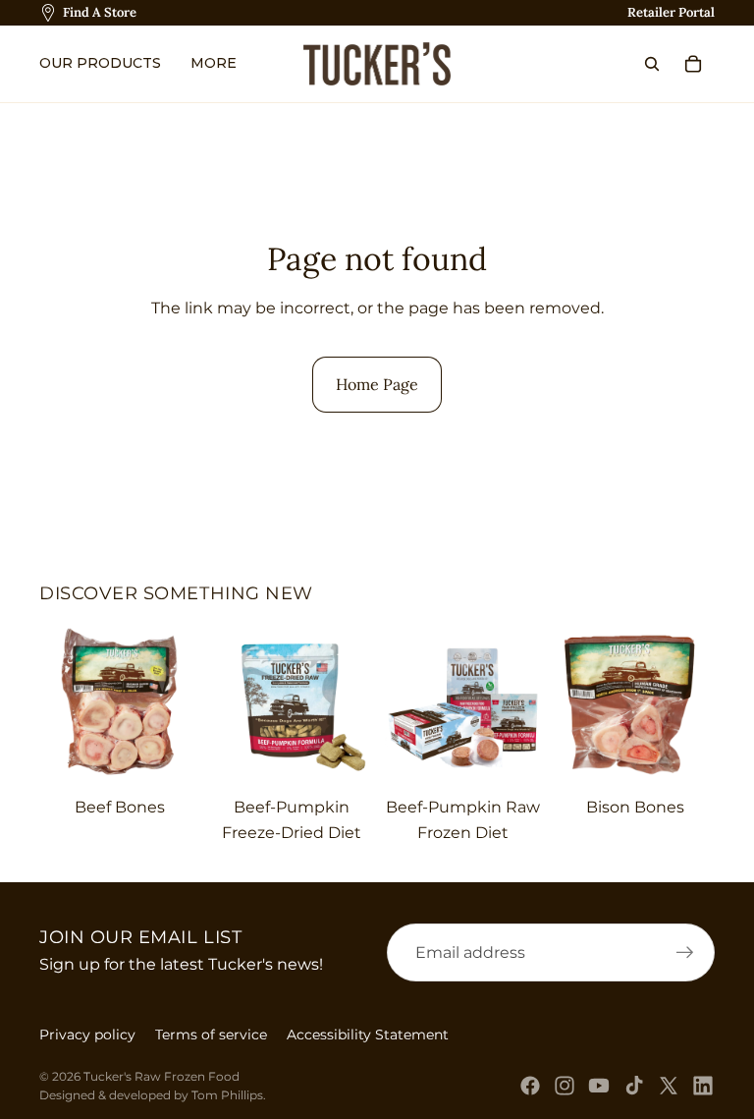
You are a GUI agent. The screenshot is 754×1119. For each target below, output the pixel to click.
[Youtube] (599, 1085)
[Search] (651, 63)
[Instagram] (564, 1085)
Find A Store (99, 12)
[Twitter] (668, 1085)
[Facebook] (530, 1085)
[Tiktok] (634, 1085)
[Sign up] (685, 953)
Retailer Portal (671, 12)
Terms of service (211, 1034)
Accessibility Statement (368, 1034)
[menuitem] (218, 63)
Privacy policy (87, 1034)
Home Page (377, 384)
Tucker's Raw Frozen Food (161, 1076)
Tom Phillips (227, 1095)
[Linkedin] (703, 1085)
